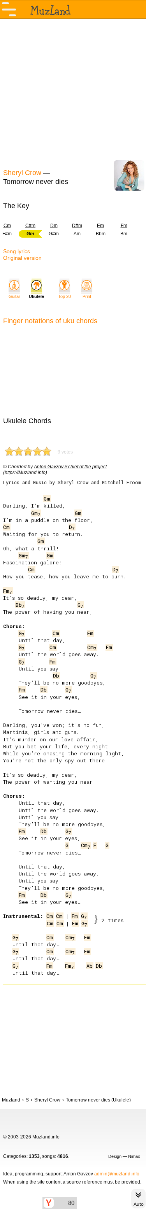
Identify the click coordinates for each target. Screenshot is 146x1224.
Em (100, 225)
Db (56, 675)
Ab (89, 965)
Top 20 (64, 296)
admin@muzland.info (116, 1174)
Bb (20, 604)
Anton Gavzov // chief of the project (70, 466)
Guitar (14, 296)
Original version (22, 258)
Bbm (101, 233)
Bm (123, 233)
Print (87, 296)
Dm (54, 225)
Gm (47, 498)
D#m (77, 225)
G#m (54, 233)
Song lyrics (16, 251)
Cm (6, 527)
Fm (124, 225)
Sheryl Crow (22, 173)
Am (77, 233)
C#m (30, 225)
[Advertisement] (73, 92)
